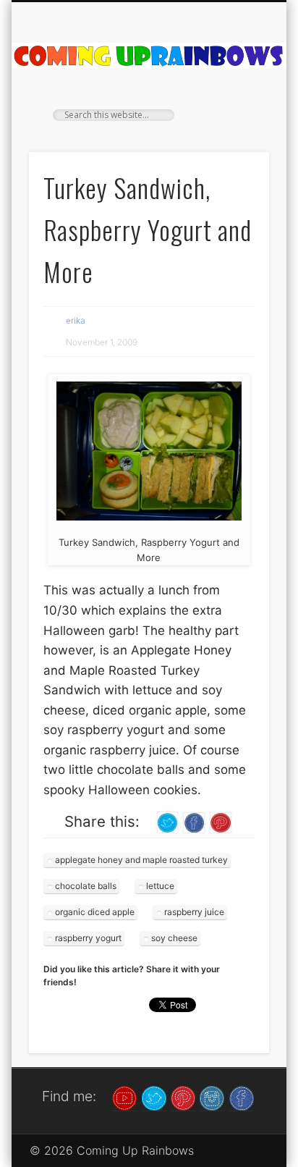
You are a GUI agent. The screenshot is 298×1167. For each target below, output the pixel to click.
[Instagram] (212, 1097)
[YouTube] (124, 1097)
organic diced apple (95, 911)
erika (75, 320)
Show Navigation (233, 129)
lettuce (160, 885)
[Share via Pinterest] (220, 821)
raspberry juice (194, 911)
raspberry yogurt (88, 937)
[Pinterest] (183, 1097)
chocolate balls (85, 885)
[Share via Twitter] (168, 821)
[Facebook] (241, 1097)
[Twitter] (154, 1097)
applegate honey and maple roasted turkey (141, 859)
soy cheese (174, 937)
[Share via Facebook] (194, 821)
